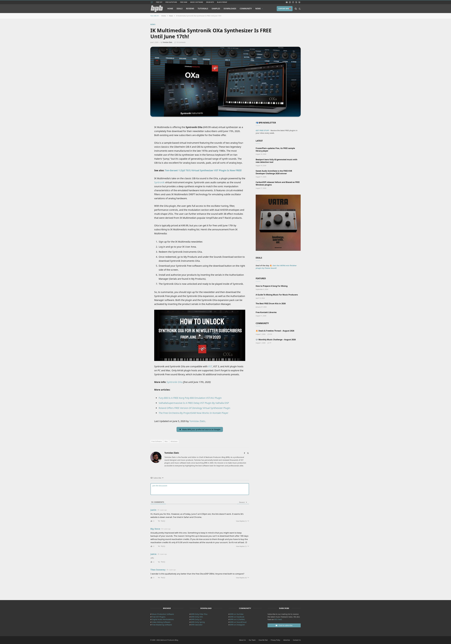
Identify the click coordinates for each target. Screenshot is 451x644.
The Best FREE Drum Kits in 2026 (271, 303)
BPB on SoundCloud (238, 622)
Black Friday (222, 2)
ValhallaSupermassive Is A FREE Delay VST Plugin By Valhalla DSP (194, 403)
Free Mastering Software (162, 624)
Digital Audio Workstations (163, 619)
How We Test (263, 640)
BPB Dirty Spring (198, 622)
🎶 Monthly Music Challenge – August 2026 (276, 339)
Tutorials (203, 8)
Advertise (286, 640)
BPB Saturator (196, 624)
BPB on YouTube (236, 614)
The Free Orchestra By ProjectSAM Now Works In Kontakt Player (193, 412)
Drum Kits (210, 2)
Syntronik (159, 182)
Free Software (157, 441)
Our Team (252, 640)
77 (270, 343)
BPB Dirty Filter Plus (199, 614)
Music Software (196, 2)
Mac (166, 441)
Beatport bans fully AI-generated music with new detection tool (276, 160)
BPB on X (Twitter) (237, 619)
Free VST (159, 2)
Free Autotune (171, 2)
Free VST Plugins (158, 617)
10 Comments (181, 42)
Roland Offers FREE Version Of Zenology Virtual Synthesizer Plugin (194, 408)
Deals (180, 8)
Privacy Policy (275, 640)
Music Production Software (163, 614)
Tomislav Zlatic (167, 42)
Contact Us (297, 640)
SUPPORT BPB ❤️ (284, 9)
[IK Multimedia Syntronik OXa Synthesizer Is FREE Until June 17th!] (225, 82)
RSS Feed (278, 619)
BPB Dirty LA (196, 619)
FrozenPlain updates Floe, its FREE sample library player (275, 149)
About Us (242, 640)
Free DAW (183, 2)
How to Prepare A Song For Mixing (272, 286)
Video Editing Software (161, 622)
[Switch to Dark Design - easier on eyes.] (299, 9)
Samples (216, 8)
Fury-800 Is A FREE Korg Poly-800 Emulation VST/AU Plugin (190, 397)
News (258, 8)
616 (271, 334)
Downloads (230, 8)
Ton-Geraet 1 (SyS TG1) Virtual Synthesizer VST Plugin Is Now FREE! (203, 170)
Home (170, 8)
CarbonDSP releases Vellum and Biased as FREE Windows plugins (278, 183)
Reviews (190, 8)
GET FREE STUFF (262, 130)
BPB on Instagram (237, 624)
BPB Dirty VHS (197, 617)
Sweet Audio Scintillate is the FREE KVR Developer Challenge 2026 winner (274, 172)
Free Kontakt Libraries (266, 312)
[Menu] (152, 2)
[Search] (295, 8)
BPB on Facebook (237, 617)
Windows (174, 441)
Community (246, 8)
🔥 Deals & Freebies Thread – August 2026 (275, 331)
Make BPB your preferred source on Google (201, 429)
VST (210, 366)
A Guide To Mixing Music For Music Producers (277, 295)
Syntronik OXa (174, 382)
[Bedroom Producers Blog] (156, 8)
